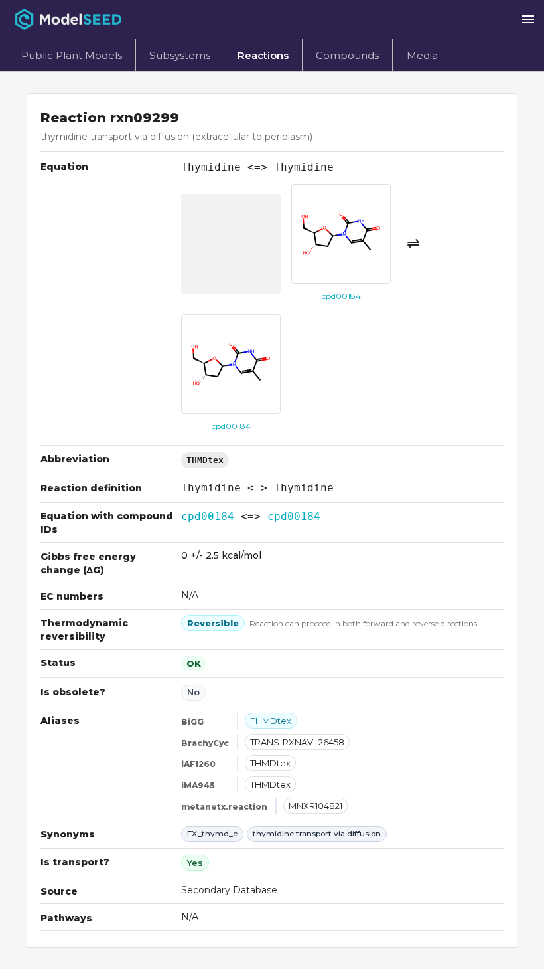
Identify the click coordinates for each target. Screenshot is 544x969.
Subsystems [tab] (179, 55)
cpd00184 (207, 516)
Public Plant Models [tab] (71, 55)
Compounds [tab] (347, 55)
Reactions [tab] (263, 55)
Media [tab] (422, 55)
